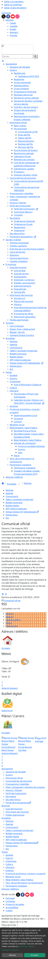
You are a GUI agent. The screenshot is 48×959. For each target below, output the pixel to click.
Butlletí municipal (14, 502)
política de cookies (26, 946)
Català (13, 23)
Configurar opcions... (11, 950)
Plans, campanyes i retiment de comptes (25, 787)
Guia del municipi (14, 808)
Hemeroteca (12, 514)
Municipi (6, 805)
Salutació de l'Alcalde (16, 771)
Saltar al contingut (13, 4)
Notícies (28, 483)
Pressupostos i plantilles (17, 784)
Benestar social (13, 876)
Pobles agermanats (15, 815)
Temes (5, 852)
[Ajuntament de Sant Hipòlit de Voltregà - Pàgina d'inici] (18, 49)
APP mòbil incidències (16, 508)
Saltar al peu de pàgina (15, 7)
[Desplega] (19, 484)
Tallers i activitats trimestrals (19, 499)
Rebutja (12, 955)
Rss (7, 518)
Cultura (9, 864)
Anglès (13, 29)
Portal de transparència (17, 802)
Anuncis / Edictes (14, 790)
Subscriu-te (7, 710)
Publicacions (12, 626)
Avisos (9, 623)
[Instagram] (17, 16)
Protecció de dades (15, 904)
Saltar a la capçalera (13, 1)
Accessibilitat (12, 907)
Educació (10, 867)
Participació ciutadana (16, 885)
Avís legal (10, 898)
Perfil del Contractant (16, 793)
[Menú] (3, 60)
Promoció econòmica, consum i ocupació (25, 873)
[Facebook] (8, 16)
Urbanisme (11, 861)
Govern (9, 774)
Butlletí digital (12, 505)
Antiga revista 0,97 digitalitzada (21, 511)
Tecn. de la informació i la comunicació (24, 882)
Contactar (6, 12)
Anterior (6, 688)
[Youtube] (13, 16)
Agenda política (13, 619)
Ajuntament (7, 768)
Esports (9, 858)
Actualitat (12, 484)
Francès (13, 35)
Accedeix (6, 648)
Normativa (11, 796)
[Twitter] (4, 16)
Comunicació (12, 496)
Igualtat (9, 855)
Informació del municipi (17, 811)
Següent (14, 688)
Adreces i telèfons (10, 889)
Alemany (14, 32)
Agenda (9, 493)
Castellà (13, 26)
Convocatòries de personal (19, 781)
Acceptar (34, 955)
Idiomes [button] (9, 20)
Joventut (10, 870)
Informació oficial (14, 778)
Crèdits (9, 910)
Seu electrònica (13, 799)
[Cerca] (35, 56)
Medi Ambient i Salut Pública (19, 879)
